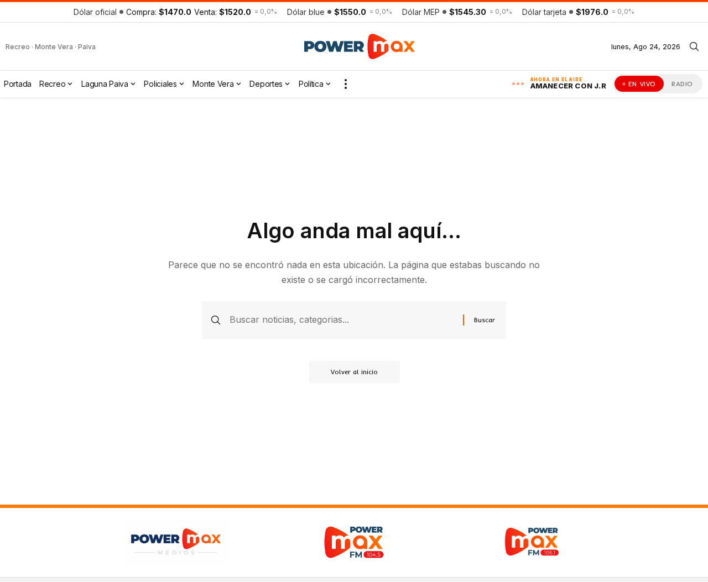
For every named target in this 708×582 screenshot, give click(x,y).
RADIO (682, 84)
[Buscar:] (342, 319)
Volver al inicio (354, 372)
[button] (694, 46)
